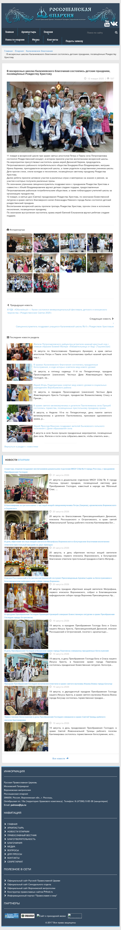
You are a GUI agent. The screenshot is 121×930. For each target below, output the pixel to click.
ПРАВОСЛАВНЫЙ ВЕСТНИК (21, 835)
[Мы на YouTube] (107, 24)
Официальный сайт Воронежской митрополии (30, 888)
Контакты (52, 40)
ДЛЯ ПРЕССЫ (14, 854)
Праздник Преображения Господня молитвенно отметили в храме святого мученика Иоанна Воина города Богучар (58, 683)
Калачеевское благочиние (39, 50)
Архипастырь (28, 33)
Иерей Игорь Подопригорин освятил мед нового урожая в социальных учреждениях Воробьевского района (70, 386)
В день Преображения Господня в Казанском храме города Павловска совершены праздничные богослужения (56, 650)
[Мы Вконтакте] (114, 24)
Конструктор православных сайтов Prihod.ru (29, 891)
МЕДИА (10, 846)
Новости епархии (14, 40)
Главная (9, 32)
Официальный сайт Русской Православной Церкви (33, 880)
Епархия (48, 33)
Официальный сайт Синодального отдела (28, 884)
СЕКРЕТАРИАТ (14, 861)
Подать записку (74, 41)
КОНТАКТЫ (12, 857)
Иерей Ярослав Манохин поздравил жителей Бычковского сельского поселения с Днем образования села (69, 427)
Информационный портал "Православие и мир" (31, 895)
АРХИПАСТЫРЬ (15, 827)
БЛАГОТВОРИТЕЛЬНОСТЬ (20, 839)
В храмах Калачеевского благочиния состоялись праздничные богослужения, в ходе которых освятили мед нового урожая (66, 365)
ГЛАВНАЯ (11, 824)
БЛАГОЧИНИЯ (14, 842)
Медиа (35, 40)
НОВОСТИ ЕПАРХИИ (17, 831)
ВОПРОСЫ (12, 850)
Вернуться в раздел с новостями (21, 446)
